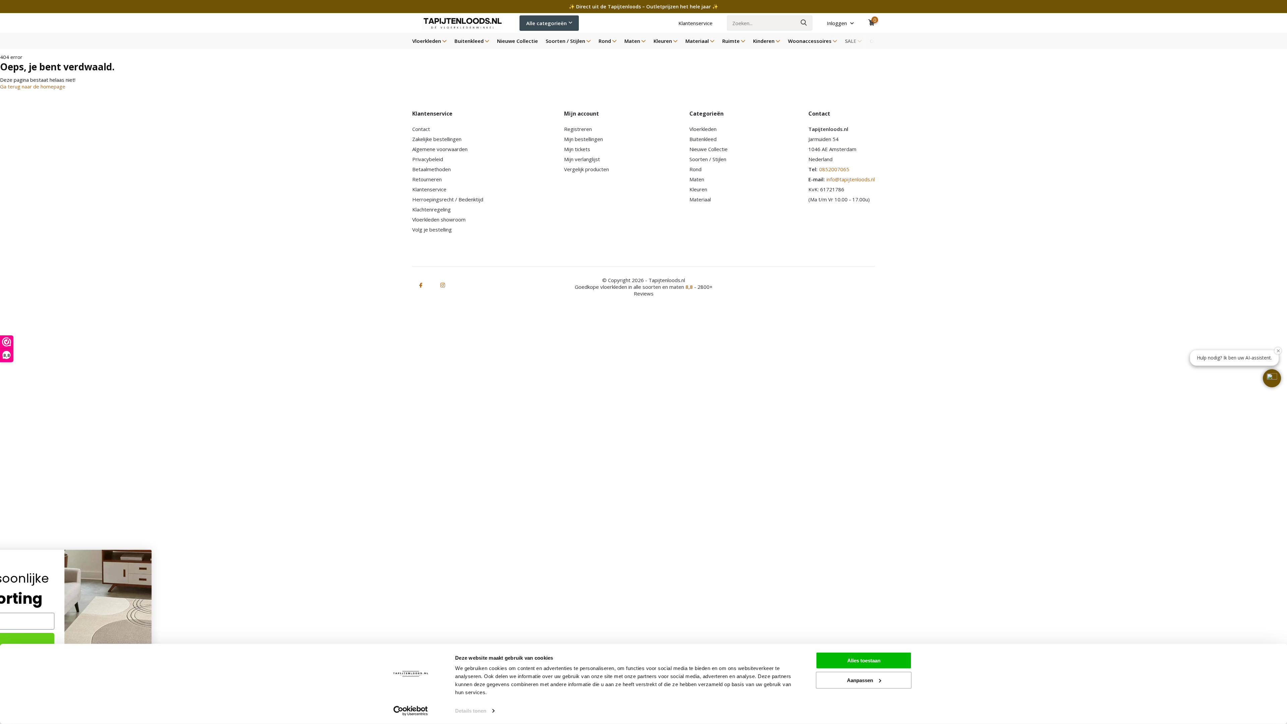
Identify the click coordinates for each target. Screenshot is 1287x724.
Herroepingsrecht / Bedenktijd (447, 199)
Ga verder (94, 642)
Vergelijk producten (586, 169)
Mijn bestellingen (583, 139)
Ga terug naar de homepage (32, 86)
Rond (605, 41)
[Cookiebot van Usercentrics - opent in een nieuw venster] (410, 711)
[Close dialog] (264, 553)
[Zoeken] (804, 22)
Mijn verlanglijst (582, 159)
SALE (850, 41)
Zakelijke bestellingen (437, 139)
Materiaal (697, 41)
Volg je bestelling (432, 229)
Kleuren (663, 41)
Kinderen (764, 41)
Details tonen (470, 711)
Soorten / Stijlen (565, 41)
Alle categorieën (546, 23)
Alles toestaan (863, 660)
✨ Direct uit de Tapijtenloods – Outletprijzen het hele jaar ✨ (643, 6)
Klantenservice (695, 23)
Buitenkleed (469, 41)
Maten (632, 41)
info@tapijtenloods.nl (850, 179)
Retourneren (427, 179)
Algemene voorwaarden (440, 149)
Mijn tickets (577, 149)
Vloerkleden (426, 41)
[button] (1272, 378)
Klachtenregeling (431, 209)
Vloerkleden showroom (439, 219)
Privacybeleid (427, 159)
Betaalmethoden (431, 169)
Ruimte (731, 41)
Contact (421, 129)
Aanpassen (860, 680)
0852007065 (834, 169)
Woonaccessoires (810, 41)
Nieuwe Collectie (517, 41)
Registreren (578, 129)
